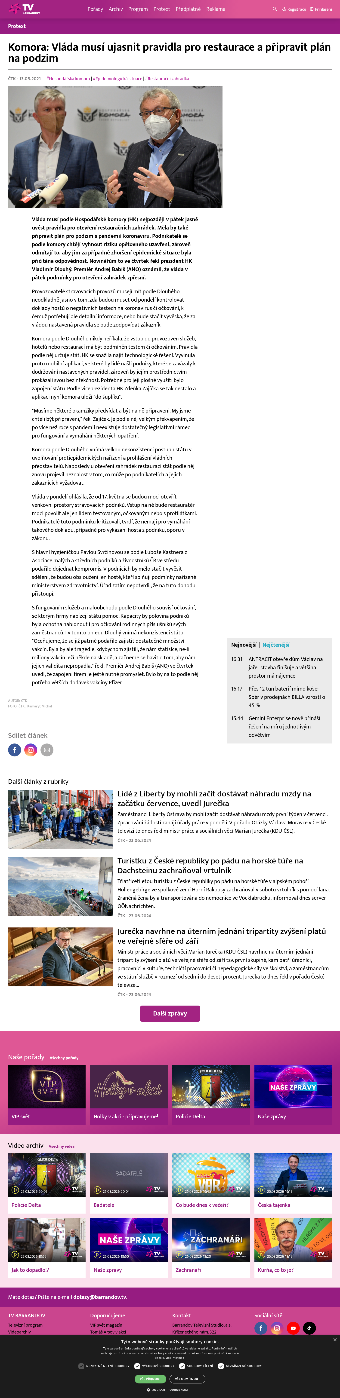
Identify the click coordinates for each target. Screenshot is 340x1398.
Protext (162, 9)
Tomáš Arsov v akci (108, 1332)
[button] (169, 1389)
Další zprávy (170, 1013)
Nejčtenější (276, 645)
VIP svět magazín (106, 1325)
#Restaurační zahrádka (167, 79)
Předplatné (188, 9)
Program (138, 9)
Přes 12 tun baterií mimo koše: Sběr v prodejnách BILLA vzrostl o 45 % (287, 697)
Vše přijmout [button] (150, 1379)
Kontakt (181, 1315)
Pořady (95, 9)
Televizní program (25, 1325)
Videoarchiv (19, 1332)
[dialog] (170, 1366)
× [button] (335, 1340)
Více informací (175, 1358)
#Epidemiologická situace (117, 79)
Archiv (116, 9)
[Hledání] (275, 9)
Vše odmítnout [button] (187, 1379)
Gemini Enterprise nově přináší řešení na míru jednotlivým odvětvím (284, 726)
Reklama (216, 9)
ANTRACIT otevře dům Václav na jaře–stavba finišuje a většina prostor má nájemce (286, 667)
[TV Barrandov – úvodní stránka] (24, 9)
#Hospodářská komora (68, 79)
